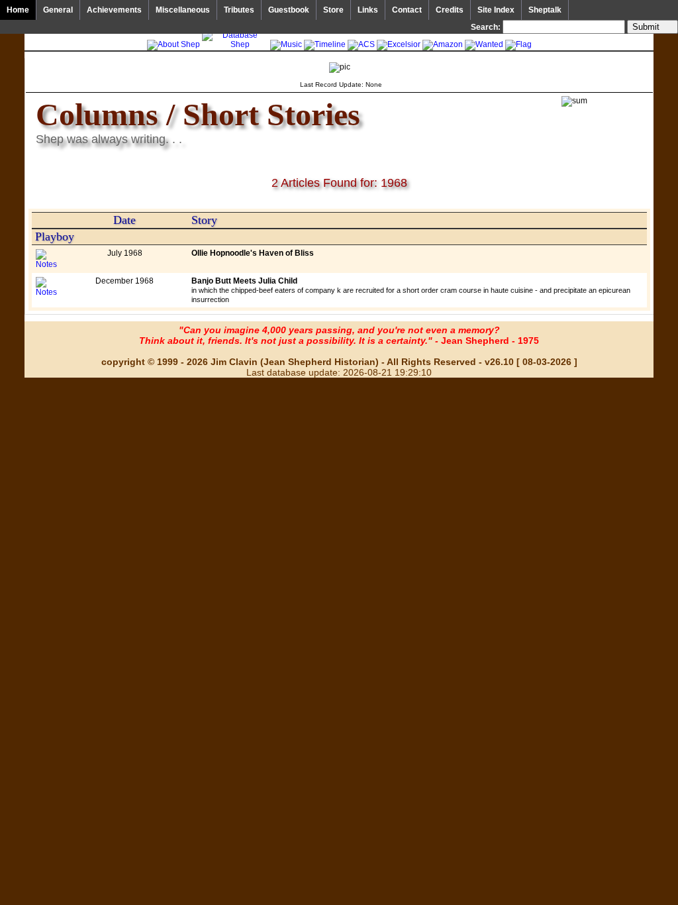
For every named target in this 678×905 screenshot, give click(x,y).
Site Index (495, 10)
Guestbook (288, 10)
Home (18, 10)
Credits (449, 10)
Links (368, 10)
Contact (407, 10)
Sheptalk (544, 10)
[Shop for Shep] (398, 44)
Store (333, 10)
